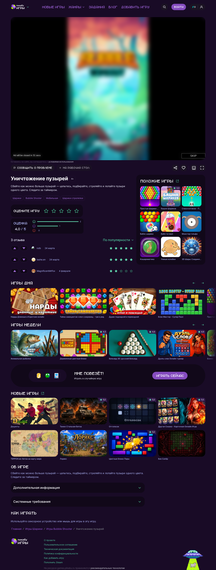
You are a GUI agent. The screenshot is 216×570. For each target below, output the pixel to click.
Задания (97, 7)
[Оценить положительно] (15, 248)
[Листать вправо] (202, 283)
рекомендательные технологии (108, 568)
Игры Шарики (34, 528)
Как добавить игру (54, 558)
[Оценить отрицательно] (24, 248)
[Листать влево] (193, 283)
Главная (16, 528)
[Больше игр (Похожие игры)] (177, 181)
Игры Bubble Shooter (59, 528)
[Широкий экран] (194, 168)
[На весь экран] (202, 168)
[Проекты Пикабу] (28, 7)
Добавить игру (135, 7)
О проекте (49, 540)
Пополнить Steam (53, 562)
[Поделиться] (175, 168)
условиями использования (61, 162)
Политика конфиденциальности (61, 553)
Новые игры (53, 7)
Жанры (74, 7)
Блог (112, 7)
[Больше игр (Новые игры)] (42, 393)
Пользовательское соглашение (60, 544)
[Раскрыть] (139, 487)
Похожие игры (156, 181)
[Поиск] (164, 7)
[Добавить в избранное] (183, 168)
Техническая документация (59, 549)
